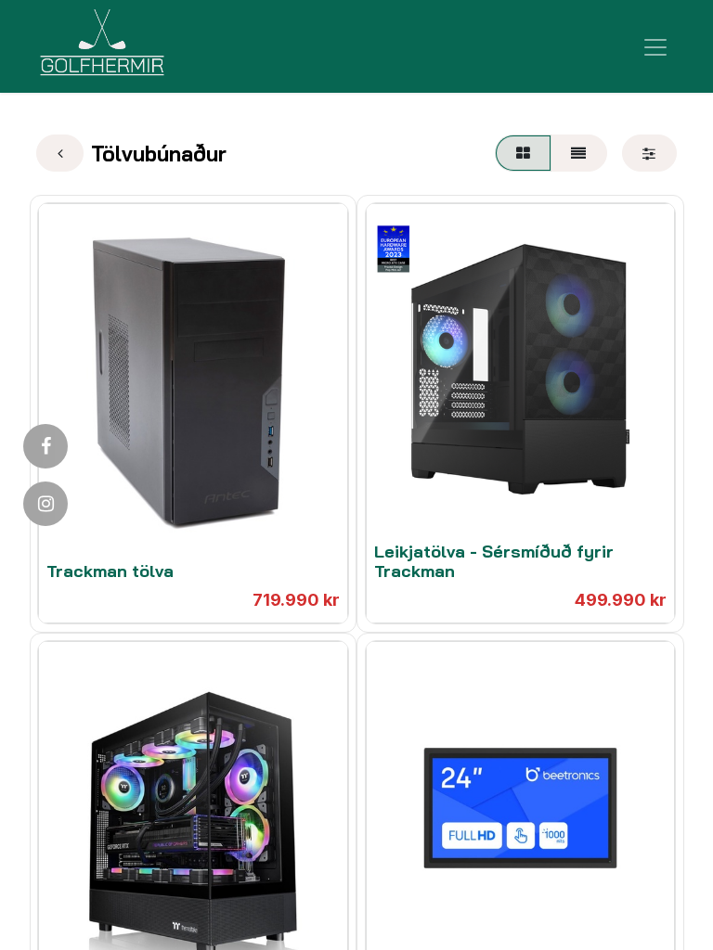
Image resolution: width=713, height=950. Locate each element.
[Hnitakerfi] (523, 153)
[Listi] (579, 153)
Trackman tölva (110, 571)
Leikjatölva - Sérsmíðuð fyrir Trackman (494, 562)
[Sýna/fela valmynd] (655, 46)
